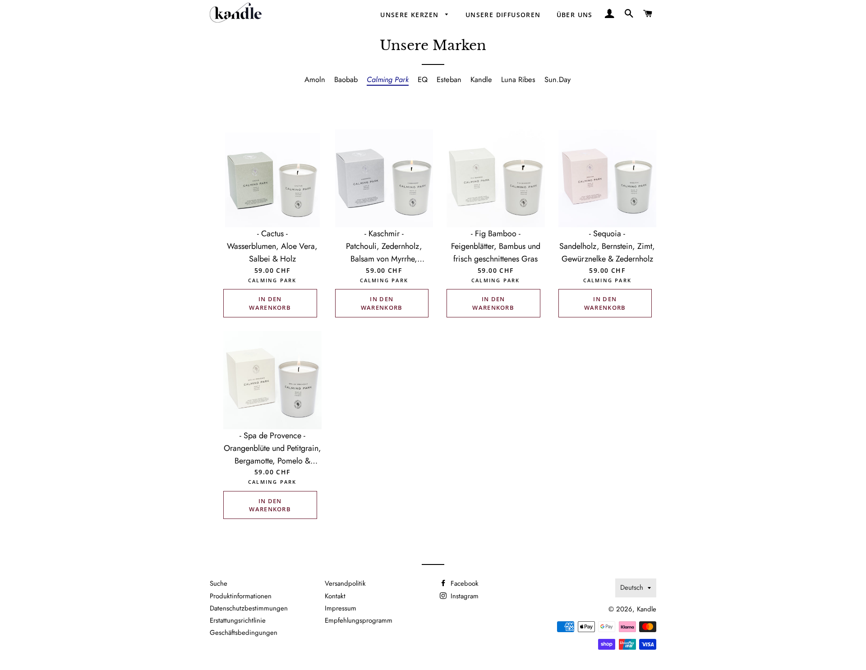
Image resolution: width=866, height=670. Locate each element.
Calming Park (388, 79)
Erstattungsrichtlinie (238, 620)
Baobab (346, 79)
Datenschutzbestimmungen (249, 608)
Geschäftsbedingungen (243, 633)
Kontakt (335, 596)
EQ (423, 79)
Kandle (481, 79)
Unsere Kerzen (410, 14)
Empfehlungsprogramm (358, 620)
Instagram (463, 596)
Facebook (463, 583)
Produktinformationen (241, 596)
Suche (218, 583)
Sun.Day (557, 79)
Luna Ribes (518, 79)
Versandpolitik (345, 583)
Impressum (340, 608)
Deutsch (631, 587)
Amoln (314, 79)
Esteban (449, 79)
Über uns (575, 14)
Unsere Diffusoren (503, 14)
